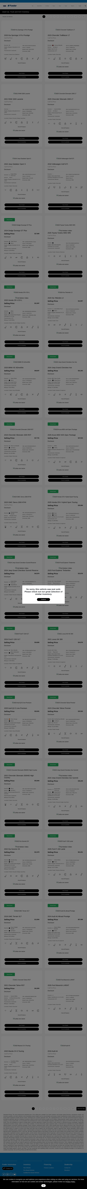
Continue (43, 599)
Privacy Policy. (70, 1182)
